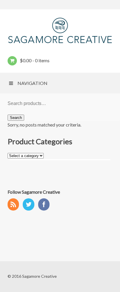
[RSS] (15, 205)
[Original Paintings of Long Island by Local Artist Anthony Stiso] (60, 30)
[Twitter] (30, 205)
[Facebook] (45, 205)
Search (16, 117)
